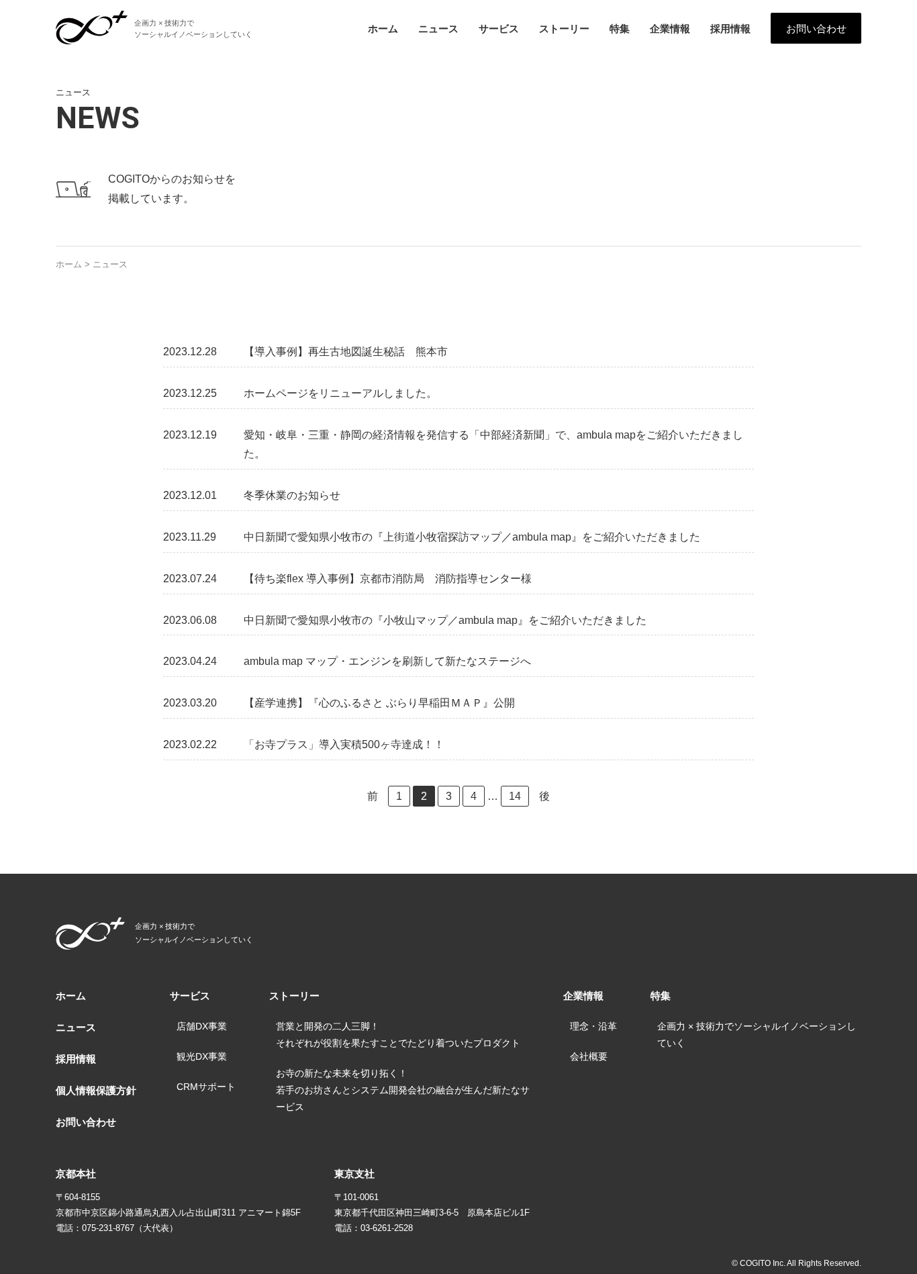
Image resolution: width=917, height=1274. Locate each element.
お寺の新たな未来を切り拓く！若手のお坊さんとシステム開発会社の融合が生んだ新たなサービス (403, 1090)
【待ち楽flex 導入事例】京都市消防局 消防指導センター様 (388, 578)
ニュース (438, 28)
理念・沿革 (593, 1026)
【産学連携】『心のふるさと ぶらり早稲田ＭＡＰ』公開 (379, 703)
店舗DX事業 (202, 1026)
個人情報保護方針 (96, 1090)
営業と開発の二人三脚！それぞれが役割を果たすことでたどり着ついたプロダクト (398, 1034)
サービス (499, 28)
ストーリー (564, 28)
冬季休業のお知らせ (292, 495)
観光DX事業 (202, 1056)
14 (515, 796)
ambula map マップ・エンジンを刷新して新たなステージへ (387, 661)
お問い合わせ (816, 28)
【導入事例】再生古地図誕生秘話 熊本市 (346, 351)
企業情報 (670, 28)
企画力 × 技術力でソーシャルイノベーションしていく (756, 1034)
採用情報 (730, 28)
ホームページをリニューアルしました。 (340, 393)
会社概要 (589, 1056)
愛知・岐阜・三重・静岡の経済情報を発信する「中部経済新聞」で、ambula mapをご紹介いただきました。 (493, 444)
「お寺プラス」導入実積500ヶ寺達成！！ (344, 744)
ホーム (383, 28)
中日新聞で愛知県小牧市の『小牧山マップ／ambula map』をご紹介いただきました (445, 620)
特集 (620, 28)
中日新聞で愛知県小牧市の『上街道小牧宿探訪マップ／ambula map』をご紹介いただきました (472, 537)
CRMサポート (206, 1086)
